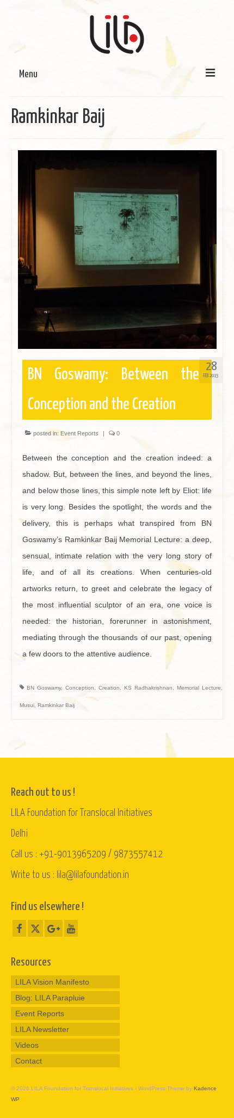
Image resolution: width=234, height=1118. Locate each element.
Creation (109, 688)
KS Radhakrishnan (148, 688)
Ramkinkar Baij (56, 705)
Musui (27, 705)
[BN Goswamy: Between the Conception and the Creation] (117, 248)
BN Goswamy (44, 688)
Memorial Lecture (199, 688)
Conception (79, 688)
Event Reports (79, 433)
